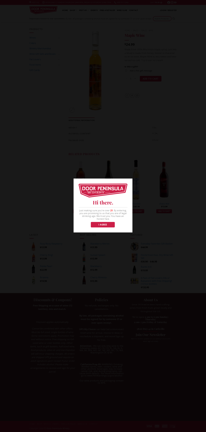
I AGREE (103, 224)
